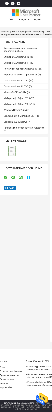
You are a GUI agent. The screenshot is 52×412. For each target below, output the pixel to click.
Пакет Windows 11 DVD (16, 86)
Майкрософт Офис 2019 (17, 98)
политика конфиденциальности (19, 403)
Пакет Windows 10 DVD (16, 80)
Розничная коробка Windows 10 (20, 68)
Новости (4, 383)
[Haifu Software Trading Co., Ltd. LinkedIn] (18, 3)
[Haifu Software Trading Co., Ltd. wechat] (22, 177)
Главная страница (8, 31)
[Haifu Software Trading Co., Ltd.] (26, 12)
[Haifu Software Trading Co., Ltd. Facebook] (7, 3)
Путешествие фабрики (11, 371)
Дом (11, 19)
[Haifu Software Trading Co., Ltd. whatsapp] (14, 177)
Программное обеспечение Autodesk (24, 127)
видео (37, 19)
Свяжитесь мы (7, 379)
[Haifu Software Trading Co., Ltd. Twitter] (13, 4)
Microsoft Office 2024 (15, 92)
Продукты (23, 19)
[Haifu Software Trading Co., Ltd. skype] (30, 177)
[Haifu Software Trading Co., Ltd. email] (7, 177)
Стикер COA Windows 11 (16, 62)
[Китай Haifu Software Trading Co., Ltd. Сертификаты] (12, 151)
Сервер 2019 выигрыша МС (19, 116)
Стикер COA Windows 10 (16, 57)
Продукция (25, 31)
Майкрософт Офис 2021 (17, 104)
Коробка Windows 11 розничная (20, 74)
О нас (2, 367)
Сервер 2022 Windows (15, 121)
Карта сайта (6, 387)
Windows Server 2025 (15, 110)
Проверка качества (9, 375)
